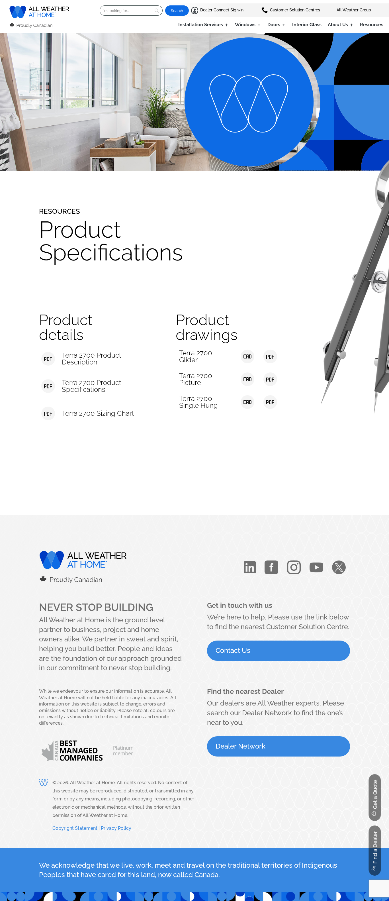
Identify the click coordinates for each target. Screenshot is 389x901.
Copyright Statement (74, 828)
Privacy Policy (116, 828)
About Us (338, 25)
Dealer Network (240, 746)
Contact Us (233, 650)
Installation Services (200, 25)
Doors (273, 25)
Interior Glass (307, 25)
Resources (371, 25)
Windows (245, 25)
